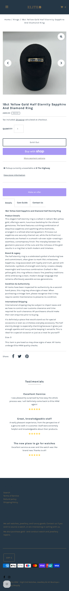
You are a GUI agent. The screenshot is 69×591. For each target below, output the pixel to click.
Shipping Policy (10, 502)
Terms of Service (11, 496)
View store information (14, 175)
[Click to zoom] (61, 36)
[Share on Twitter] (20, 356)
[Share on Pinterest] (27, 356)
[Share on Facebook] (13, 356)
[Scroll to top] (62, 584)
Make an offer (37, 193)
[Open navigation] (7, 7)
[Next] (61, 63)
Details (8, 203)
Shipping (20, 119)
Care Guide (22, 202)
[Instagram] (8, 577)
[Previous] (7, 63)
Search (6, 492)
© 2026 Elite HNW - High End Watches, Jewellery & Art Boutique (31, 582)
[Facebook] (4, 577)
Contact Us (38, 202)
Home (7, 19)
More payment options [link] (34, 158)
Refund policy (9, 499)
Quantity (7, 129)
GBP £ (9, 557)
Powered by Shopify (11, 585)
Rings (16, 19)
